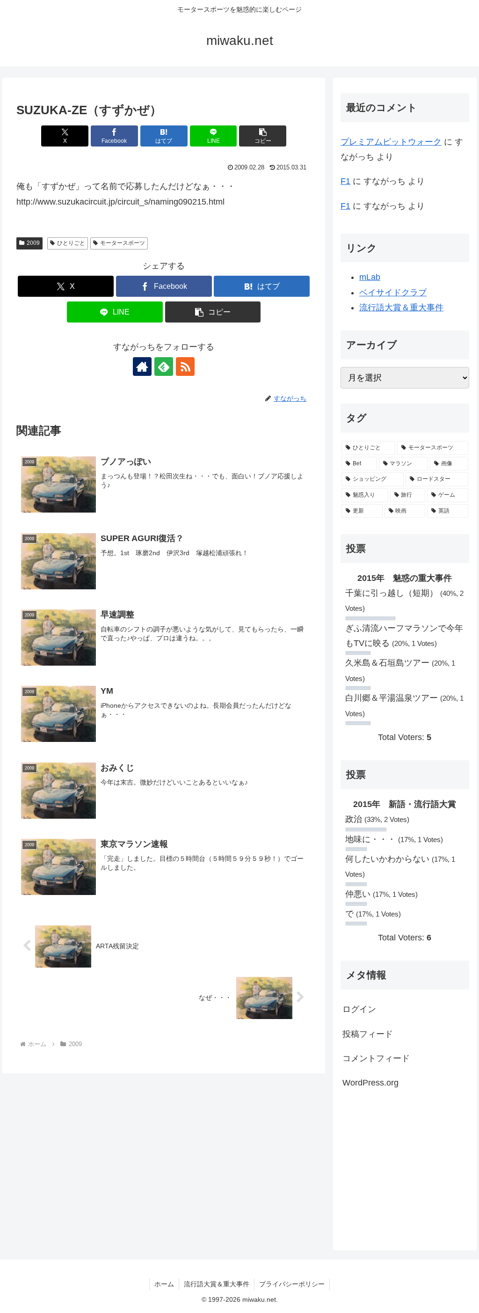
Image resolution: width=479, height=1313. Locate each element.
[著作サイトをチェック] (142, 366)
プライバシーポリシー (292, 1284)
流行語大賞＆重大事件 (401, 307)
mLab (369, 277)
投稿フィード (367, 1034)
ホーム (164, 1284)
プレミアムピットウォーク (391, 142)
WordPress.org (370, 1082)
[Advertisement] (405, 1168)
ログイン (359, 1009)
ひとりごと (71, 243)
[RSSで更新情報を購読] (185, 366)
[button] (262, 136)
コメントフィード (376, 1058)
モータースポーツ (122, 243)
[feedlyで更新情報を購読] (163, 366)
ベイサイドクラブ (393, 292)
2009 (33, 243)
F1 (345, 181)
